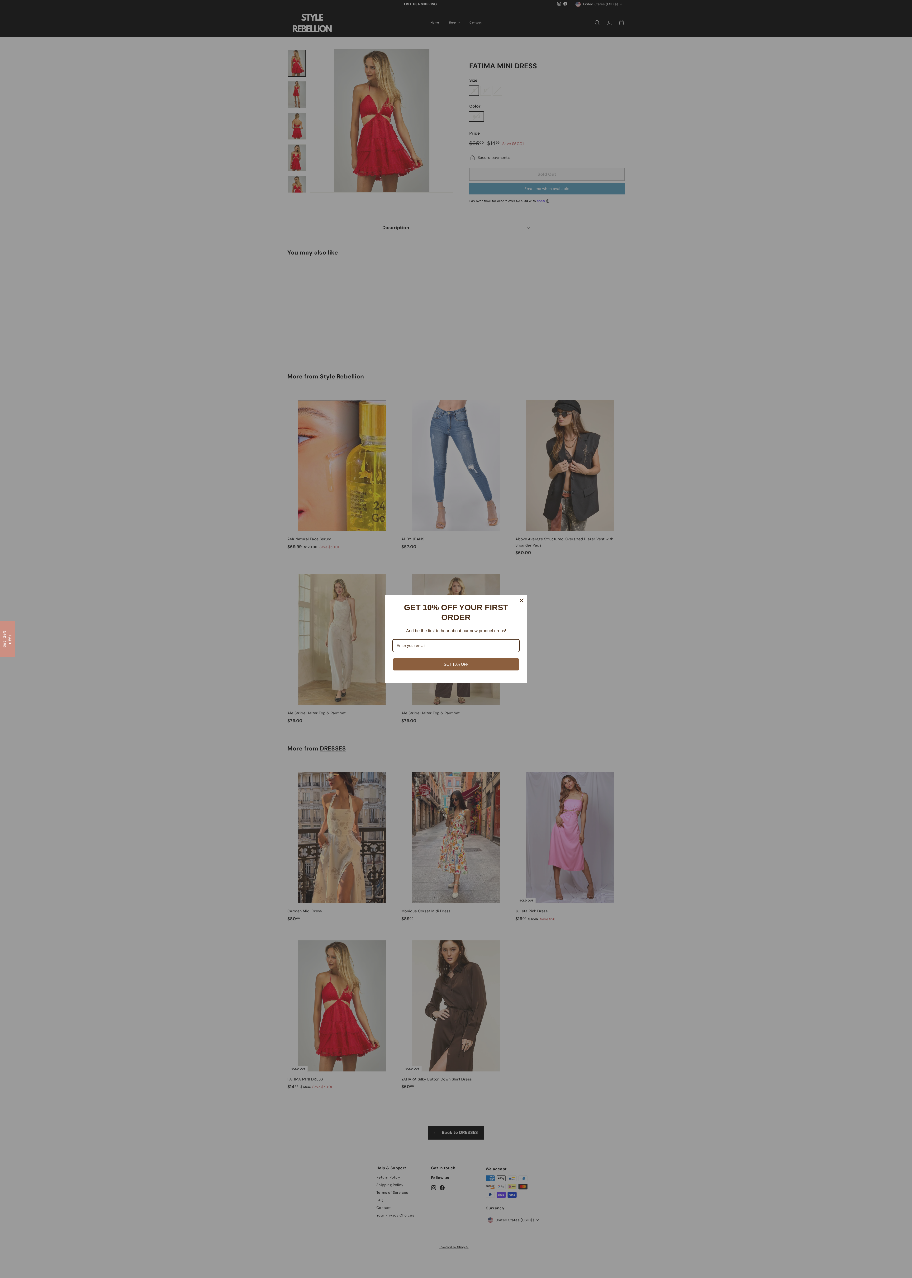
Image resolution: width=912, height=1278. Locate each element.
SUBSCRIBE (414, 653)
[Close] (535, 602)
